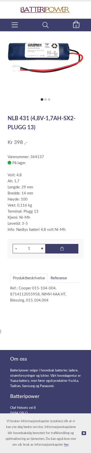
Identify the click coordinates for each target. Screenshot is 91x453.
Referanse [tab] (59, 278)
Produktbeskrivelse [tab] (29, 278)
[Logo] (45, 7)
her (66, 444)
